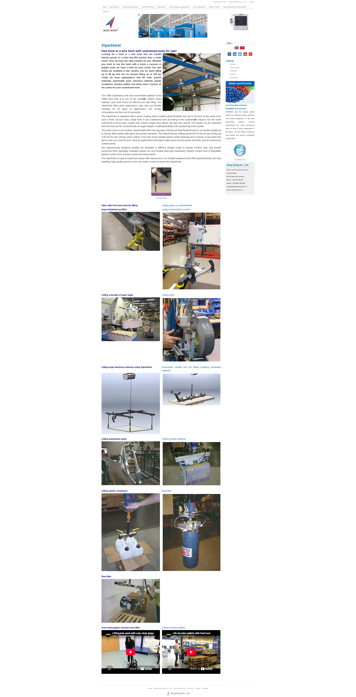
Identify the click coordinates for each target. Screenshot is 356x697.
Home (105, 7)
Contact (251, 2)
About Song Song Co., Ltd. (237, 2)
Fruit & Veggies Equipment (179, 7)
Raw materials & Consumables (235, 7)
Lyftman (233, 64)
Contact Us (239, 159)
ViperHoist (234, 78)
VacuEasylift (234, 68)
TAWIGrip (233, 71)
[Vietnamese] (242, 47)
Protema (233, 74)
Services (106, 11)
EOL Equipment (199, 7)
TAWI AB (230, 61)
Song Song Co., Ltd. (180, 693)
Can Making (114, 7)
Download (161, 198)
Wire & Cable (214, 7)
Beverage (162, 7)
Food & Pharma (148, 7)
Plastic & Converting (130, 7)
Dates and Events (220, 2)
